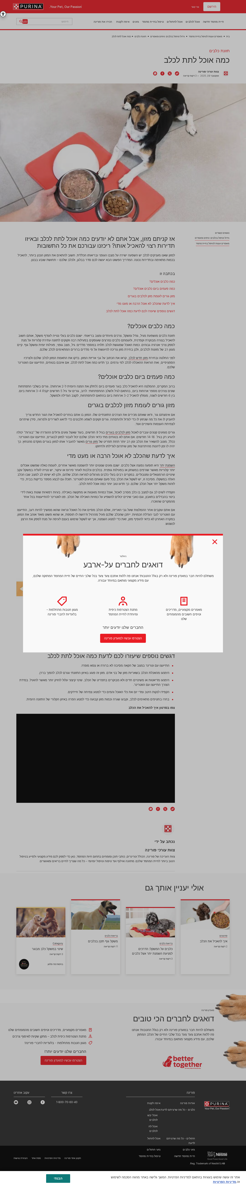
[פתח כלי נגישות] (3, 14)
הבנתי (58, 1178)
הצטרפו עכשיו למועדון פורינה (123, 638)
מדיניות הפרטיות (224, 1182)
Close (214, 541)
